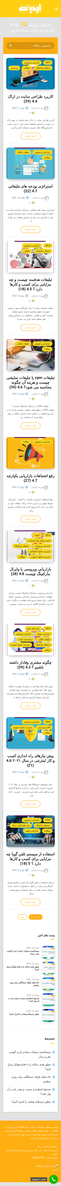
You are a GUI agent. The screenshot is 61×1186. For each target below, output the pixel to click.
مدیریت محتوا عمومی (40, 557)
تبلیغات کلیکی (23, 152)
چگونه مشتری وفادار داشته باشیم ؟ (30, 664)
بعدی (22, 917)
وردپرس (14, 68)
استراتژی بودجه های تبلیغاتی (30, 188)
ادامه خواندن (30, 136)
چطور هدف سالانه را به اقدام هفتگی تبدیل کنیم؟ (22, 968)
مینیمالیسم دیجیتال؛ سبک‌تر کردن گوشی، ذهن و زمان (22, 952)
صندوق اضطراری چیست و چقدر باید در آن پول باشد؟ (23, 999)
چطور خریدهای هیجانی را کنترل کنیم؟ (24, 1014)
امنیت (36, 535)
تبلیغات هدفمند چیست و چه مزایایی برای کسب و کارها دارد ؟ (30, 284)
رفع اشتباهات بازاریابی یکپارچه (31, 478)
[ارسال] (10, 45)
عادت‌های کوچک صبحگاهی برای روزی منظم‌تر (24, 983)
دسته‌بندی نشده (25, 639)
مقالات (27, 68)
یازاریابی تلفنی (31, 831)
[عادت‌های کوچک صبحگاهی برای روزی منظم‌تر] (48, 984)
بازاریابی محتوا (43, 634)
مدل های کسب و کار (21, 825)
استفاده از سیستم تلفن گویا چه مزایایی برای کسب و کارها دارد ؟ (30, 859)
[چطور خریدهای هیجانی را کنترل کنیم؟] (48, 1015)
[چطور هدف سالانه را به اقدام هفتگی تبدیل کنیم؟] (48, 968)
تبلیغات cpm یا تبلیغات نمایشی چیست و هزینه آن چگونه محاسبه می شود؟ (30, 382)
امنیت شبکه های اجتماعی (39, 540)
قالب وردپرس (44, 727)
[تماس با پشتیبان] (53, 1179)
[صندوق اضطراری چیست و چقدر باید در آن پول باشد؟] (48, 999)
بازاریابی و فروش (31, 62)
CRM (47, 722)
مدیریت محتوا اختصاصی (39, 551)
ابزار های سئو (33, 628)
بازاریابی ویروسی (42, 546)
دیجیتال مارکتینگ (43, 68)
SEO (48, 62)
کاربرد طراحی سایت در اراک (30, 98)
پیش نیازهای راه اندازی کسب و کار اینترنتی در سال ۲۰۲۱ (30, 760)
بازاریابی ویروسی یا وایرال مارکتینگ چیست (30, 571)
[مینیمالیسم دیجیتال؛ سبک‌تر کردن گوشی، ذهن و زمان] (48, 952)
